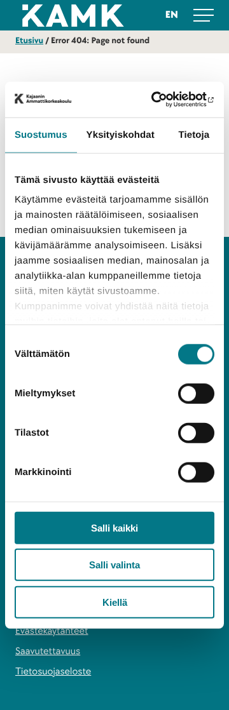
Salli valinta (114, 564)
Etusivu (29, 41)
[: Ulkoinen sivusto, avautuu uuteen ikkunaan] (161, 99)
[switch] (196, 393)
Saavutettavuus (47, 651)
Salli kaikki (114, 527)
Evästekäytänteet (51, 631)
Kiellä (114, 601)
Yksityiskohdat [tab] (121, 134)
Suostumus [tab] (41, 134)
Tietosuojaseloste (53, 672)
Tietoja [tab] (194, 134)
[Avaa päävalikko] (203, 15)
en (171, 15)
